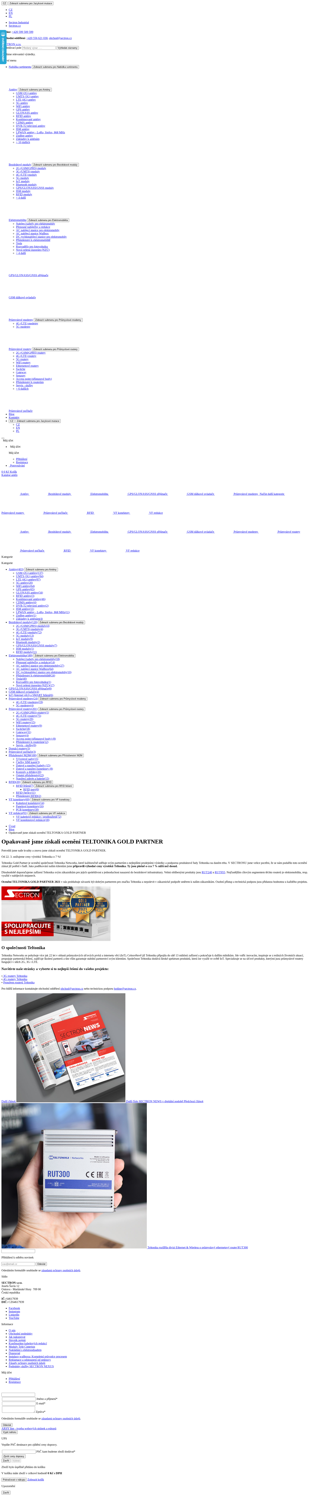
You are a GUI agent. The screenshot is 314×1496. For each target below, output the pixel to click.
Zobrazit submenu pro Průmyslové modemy (58, 320)
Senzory (20, 375)
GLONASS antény (27, 112)
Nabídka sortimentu (20, 66)
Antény (13, 89)
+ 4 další (21, 197)
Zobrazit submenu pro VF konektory (51, 799)
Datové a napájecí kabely (33, 765)
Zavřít (6, 1460)
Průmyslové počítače (21, 410)
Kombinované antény (28, 119)
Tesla (19, 243)
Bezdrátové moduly (20, 164)
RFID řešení (24, 785)
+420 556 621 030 (37, 38)
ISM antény (22, 129)
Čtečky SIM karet (28, 762)
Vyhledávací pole (11, 47)
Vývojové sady (27, 758)
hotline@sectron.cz (125, 988)
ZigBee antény (24, 135)
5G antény (22, 103)
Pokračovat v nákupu (14, 1479)
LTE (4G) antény (26, 99)
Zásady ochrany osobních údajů (27, 1363)
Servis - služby (24, 385)
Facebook (14, 1308)
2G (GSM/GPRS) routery (31, 352)
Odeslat (41, 1264)
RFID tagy (31, 789)
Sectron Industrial (19, 22)
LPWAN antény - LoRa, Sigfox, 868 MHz (40, 132)
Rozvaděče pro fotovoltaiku (32, 246)
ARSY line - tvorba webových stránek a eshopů (28, 1428)
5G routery (22, 359)
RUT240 (207, 872)
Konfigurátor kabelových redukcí (28, 1343)
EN (11, 13)
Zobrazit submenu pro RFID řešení (54, 786)
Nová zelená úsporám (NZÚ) (33, 249)
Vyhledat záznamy (67, 48)
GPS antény (23, 109)
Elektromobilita (17, 220)
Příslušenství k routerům (30, 382)
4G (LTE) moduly (26, 174)
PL (10, 16)
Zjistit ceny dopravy (13, 1456)
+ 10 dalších (23, 142)
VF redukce (18, 813)
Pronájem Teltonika (19, 982)
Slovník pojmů (17, 1340)
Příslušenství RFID (28, 796)
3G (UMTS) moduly (28, 171)
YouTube (14, 1318)
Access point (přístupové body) (34, 378)
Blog (11, 414)
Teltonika (15, 975)
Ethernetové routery (27, 365)
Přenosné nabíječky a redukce (33, 226)
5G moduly (22, 178)
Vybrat (16, 1460)
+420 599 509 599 (22, 31)
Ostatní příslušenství (30, 775)
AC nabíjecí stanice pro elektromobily (37, 230)
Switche (20, 369)
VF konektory (19, 799)
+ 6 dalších (22, 388)
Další (92, 1101)
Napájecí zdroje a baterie (32, 778)
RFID (14, 782)
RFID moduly (24, 194)
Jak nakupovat (17, 1336)
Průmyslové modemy (21, 319)
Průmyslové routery (20, 349)
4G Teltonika (15, 979)
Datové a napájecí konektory (34, 768)
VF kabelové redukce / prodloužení (38, 816)
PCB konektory (27, 809)
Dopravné (14, 1353)
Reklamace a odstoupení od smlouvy (30, 1359)
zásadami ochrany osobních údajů (60, 1270)
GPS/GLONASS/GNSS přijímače (28, 275)
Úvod (12, 826)
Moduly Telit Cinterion (22, 1346)
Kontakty (14, 417)
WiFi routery (23, 362)
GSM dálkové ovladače (22, 297)
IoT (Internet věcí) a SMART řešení (31, 695)
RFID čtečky (25, 792)
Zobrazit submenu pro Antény (34, 89)
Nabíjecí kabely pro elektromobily (35, 223)
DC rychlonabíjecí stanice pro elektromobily (41, 236)
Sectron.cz (15, 25)
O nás (12, 1330)
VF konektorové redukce (32, 820)
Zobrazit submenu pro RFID (36, 782)
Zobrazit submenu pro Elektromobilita (48, 220)
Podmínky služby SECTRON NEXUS (31, 1366)
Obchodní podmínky (21, 1333)
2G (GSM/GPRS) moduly (31, 168)
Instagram (14, 1311)
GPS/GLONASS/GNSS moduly (35, 187)
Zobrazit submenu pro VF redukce (47, 813)
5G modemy (23, 326)
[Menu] (2, 438)
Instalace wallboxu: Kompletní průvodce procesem (38, 1356)
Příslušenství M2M (23, 755)
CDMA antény (24, 122)
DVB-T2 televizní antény (30, 125)
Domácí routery (19, 748)
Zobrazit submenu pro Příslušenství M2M (60, 755)
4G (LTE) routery (26, 356)
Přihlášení (21, 459)
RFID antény (23, 116)
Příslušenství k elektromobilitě (33, 240)
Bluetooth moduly (26, 184)
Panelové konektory (30, 806)
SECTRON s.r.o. (11, 44)
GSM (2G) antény (26, 93)
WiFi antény (23, 106)
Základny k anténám (27, 138)
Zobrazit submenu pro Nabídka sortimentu (55, 67)
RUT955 (220, 872)
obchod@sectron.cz (60, 38)
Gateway (21, 372)
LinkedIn (14, 1314)
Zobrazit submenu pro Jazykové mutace (31, 3)
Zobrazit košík (35, 1479)
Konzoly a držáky (28, 772)
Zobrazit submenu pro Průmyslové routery (55, 349)
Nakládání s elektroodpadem (25, 1350)
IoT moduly (23, 181)
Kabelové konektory (30, 803)
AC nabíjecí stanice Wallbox (32, 233)
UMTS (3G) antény (27, 96)
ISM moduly (23, 191)
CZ (4, 3)
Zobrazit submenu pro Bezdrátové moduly (55, 164)
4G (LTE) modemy (27, 323)
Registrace (22, 462)
